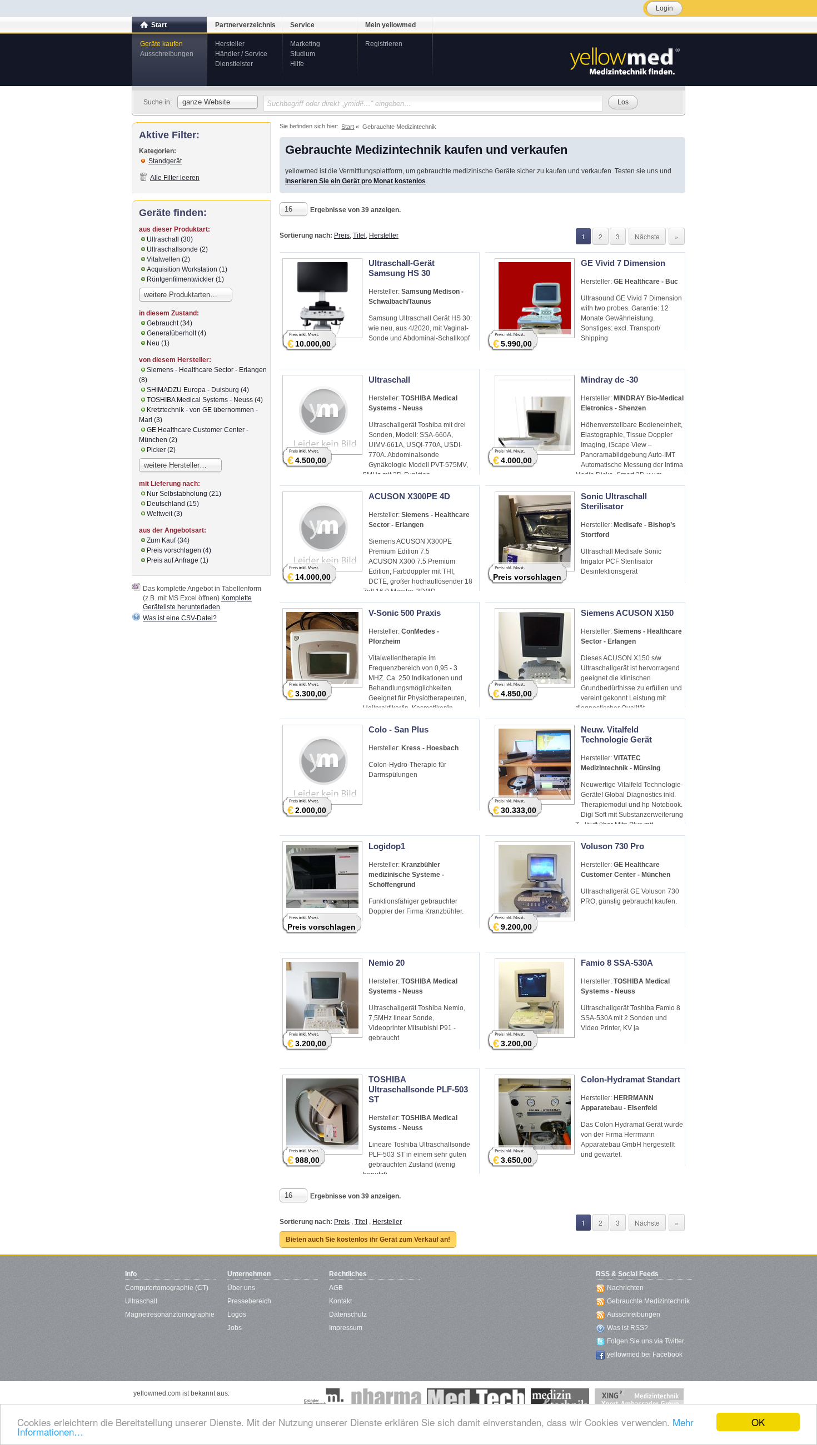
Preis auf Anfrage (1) (177, 560)
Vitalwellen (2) (168, 259)
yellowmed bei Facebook (645, 1354)
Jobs (234, 1328)
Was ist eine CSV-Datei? (180, 618)
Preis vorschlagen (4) (179, 550)
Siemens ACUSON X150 (627, 613)
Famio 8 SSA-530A (617, 962)
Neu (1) (158, 343)
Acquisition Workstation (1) (187, 269)
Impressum (345, 1328)
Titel (359, 235)
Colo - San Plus (398, 729)
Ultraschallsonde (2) (177, 249)
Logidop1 (386, 846)
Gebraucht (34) (169, 323)
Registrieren (383, 44)
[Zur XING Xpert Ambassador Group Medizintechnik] (639, 1399)
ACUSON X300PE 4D (409, 496)
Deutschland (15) (173, 504)
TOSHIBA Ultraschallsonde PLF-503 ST (418, 1089)
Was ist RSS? (627, 1328)
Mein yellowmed (390, 25)
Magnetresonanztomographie (170, 1314)
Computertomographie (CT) (166, 1288)
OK (758, 1422)
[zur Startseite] (624, 60)
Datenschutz (348, 1314)
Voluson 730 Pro (612, 846)
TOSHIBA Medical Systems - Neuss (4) (205, 400)
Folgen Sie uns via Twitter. (646, 1341)
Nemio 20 (386, 962)
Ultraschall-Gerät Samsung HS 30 (401, 268)
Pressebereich (249, 1301)
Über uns (241, 1288)
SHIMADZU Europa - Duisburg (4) (198, 390)
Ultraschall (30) (170, 239)
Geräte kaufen (161, 44)
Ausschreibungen (166, 54)
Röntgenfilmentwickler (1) (185, 279)
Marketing (305, 44)
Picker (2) (161, 450)
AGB (336, 1288)
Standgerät (165, 161)
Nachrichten (625, 1288)
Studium (302, 54)
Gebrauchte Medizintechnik (648, 1301)
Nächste (647, 236)
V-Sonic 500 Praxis (404, 613)
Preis (342, 235)
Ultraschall (389, 379)
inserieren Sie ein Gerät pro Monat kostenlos (355, 181)
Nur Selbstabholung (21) (184, 494)
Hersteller (230, 44)
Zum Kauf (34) (168, 540)
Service (302, 25)
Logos (236, 1314)
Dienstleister (234, 64)
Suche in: (157, 102)
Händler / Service (241, 54)
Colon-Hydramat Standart (630, 1079)
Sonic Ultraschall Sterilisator (614, 501)
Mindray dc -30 (609, 379)
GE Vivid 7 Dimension (623, 263)
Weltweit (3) (164, 514)
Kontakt (340, 1301)
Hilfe (297, 64)
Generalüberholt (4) (176, 333)
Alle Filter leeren (175, 178)
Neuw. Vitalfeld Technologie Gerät (616, 734)
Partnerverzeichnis (245, 25)
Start (159, 25)
